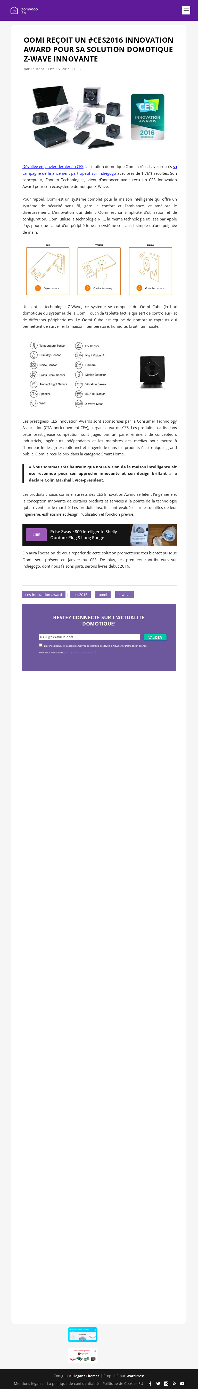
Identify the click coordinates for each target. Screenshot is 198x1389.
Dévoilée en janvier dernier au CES (52, 166)
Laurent (37, 68)
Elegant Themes (85, 1375)
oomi (103, 594)
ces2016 (80, 594)
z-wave (124, 594)
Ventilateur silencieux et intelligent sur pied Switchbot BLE (96, 1269)
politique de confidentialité (80, 652)
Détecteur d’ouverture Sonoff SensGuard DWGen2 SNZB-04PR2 (96, 1111)
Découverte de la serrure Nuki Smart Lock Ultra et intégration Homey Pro (98, 796)
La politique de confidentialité (73, 1383)
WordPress (135, 1375)
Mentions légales (28, 1383)
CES (77, 68)
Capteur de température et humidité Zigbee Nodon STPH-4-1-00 (98, 953)
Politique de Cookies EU (123, 1383)
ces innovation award (43, 594)
